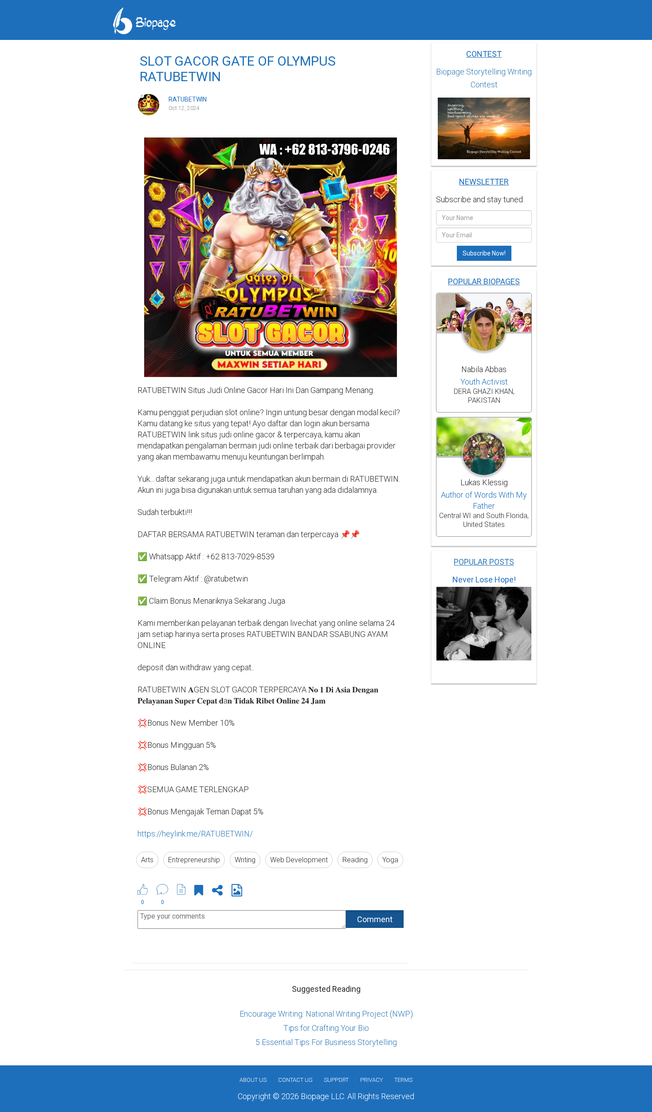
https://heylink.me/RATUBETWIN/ (195, 833)
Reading (355, 860)
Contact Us (295, 1080)
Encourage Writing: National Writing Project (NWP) (326, 1013)
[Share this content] (217, 892)
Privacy (371, 1080)
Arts (147, 860)
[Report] (181, 889)
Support (336, 1080)
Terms (403, 1080)
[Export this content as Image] (237, 892)
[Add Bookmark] (198, 892)
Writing (245, 860)
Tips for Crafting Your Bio (326, 1028)
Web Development (299, 860)
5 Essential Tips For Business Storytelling (326, 1042)
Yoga (390, 860)
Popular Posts (484, 561)
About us (253, 1080)
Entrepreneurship (194, 860)
